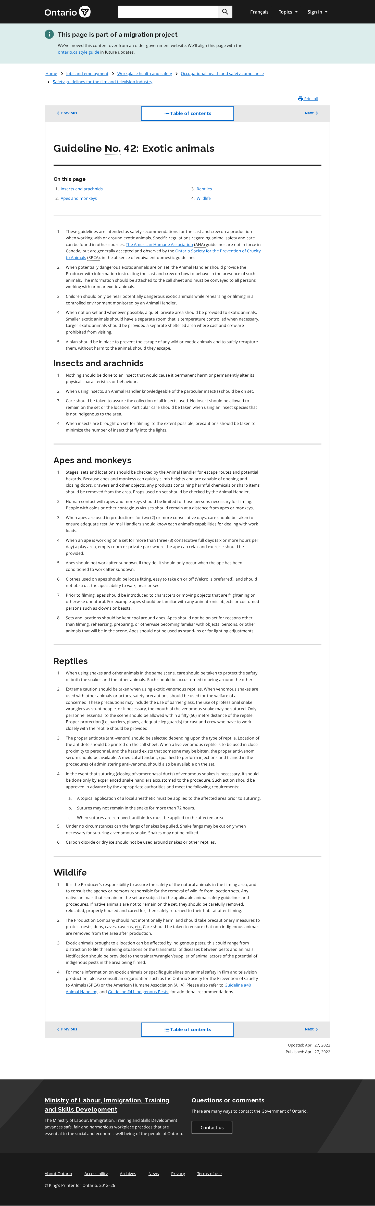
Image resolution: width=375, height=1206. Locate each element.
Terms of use (209, 1173)
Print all (310, 98)
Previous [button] (69, 113)
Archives (128, 1173)
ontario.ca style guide (78, 52)
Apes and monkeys (79, 198)
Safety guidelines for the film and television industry (102, 81)
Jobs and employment (87, 73)
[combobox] (175, 12)
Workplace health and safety (144, 73)
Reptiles (204, 189)
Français (259, 12)
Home (51, 73)
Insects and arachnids (82, 189)
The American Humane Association (159, 244)
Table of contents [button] (201, 116)
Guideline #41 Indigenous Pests (138, 991)
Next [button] (309, 113)
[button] (225, 12)
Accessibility (96, 1173)
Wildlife (204, 198)
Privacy (178, 1173)
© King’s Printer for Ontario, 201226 (80, 1185)
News (153, 1173)
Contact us (212, 1127)
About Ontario (58, 1173)
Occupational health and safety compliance (222, 73)
